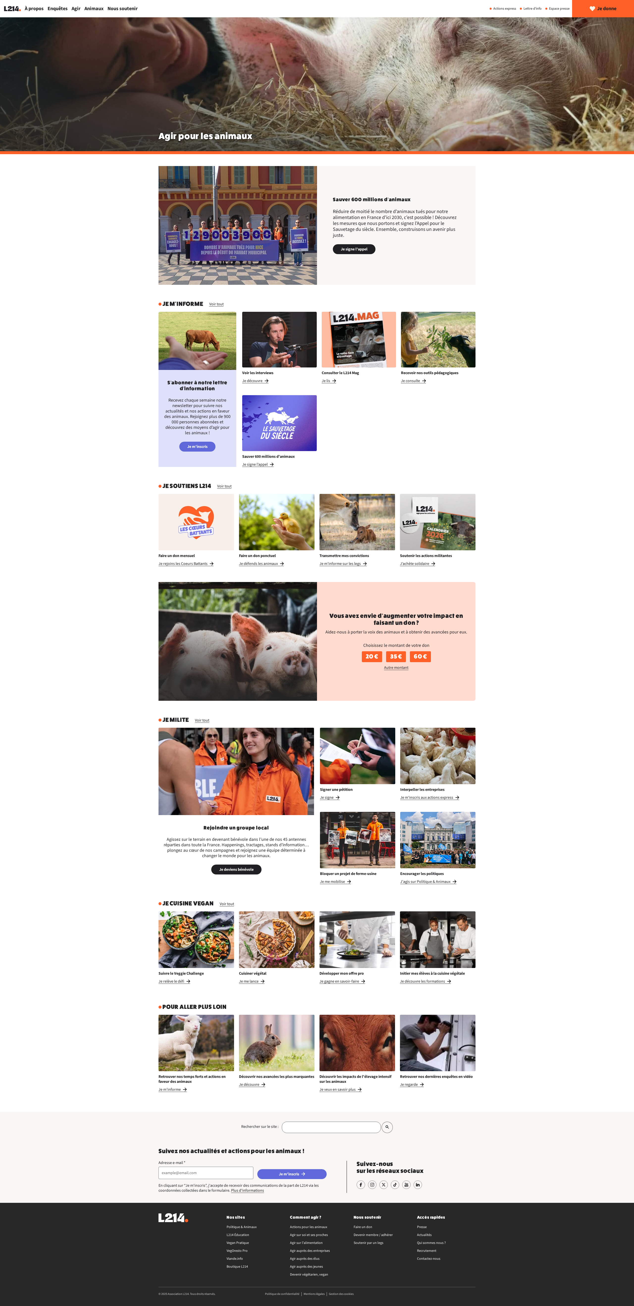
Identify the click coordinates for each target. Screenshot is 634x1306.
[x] (383, 1185)
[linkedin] (418, 1185)
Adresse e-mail (171, 1163)
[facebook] (361, 1185)
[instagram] (372, 1185)
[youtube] (406, 1185)
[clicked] (387, 1127)
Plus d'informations (247, 1190)
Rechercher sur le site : (260, 1127)
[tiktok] (395, 1185)
